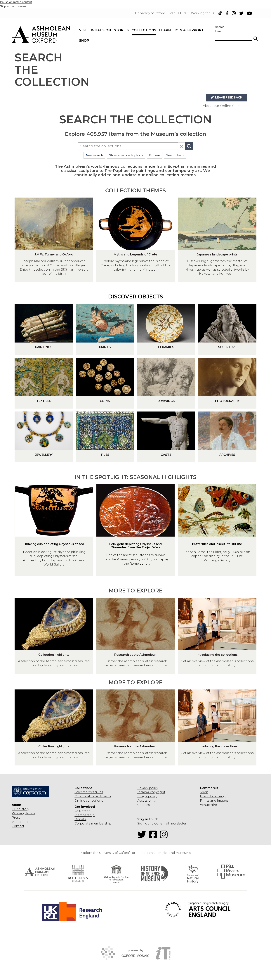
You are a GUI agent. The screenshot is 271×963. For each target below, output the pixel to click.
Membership (84, 815)
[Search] (255, 37)
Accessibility (146, 800)
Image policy (147, 796)
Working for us (23, 813)
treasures (95, 792)
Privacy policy (147, 788)
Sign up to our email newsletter (161, 823)
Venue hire (20, 822)
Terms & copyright (151, 792)
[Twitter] (142, 836)
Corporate (82, 823)
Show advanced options (126, 155)
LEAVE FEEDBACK (228, 97)
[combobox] (128, 146)
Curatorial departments (92, 796)
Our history (20, 809)
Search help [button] (175, 155)
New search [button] (94, 155)
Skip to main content (13, 6)
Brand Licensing (212, 796)
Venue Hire (208, 805)
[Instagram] (165, 836)
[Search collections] (189, 146)
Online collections (88, 800)
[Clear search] (181, 146)
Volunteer (82, 811)
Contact (18, 826)
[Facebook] (154, 836)
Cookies (143, 805)
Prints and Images (214, 800)
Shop (204, 792)
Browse (154, 155)
